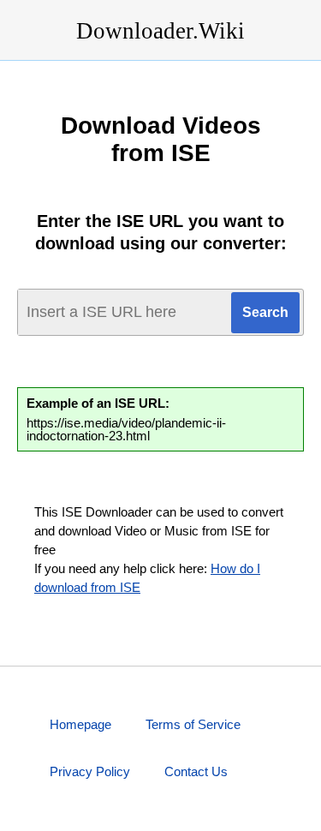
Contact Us (196, 771)
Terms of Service (193, 724)
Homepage (80, 724)
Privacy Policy (90, 771)
